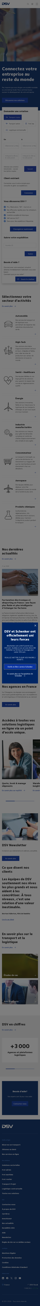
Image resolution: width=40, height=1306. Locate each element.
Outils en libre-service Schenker (20, 666)
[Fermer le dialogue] (35, 625)
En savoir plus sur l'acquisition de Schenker (20, 675)
